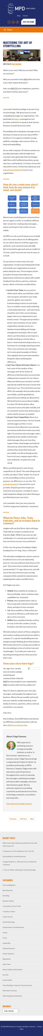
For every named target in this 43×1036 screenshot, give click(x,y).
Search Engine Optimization (12, 969)
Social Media (7, 980)
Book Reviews (8, 890)
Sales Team (7, 964)
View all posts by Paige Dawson (19, 804)
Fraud (5, 938)
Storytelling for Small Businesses (14, 856)
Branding (6, 896)
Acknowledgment (9, 885)
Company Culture (9, 911)
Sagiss (16, 119)
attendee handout (10, 484)
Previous (13, 819)
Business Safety (8, 901)
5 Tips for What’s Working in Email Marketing (19, 870)
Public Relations (8, 954)
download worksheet (13, 170)
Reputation (7, 959)
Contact (25, 16)
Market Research (9, 948)
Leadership (6, 943)
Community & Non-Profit (12, 906)
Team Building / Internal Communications (17, 985)
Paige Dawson (16, 64)
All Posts (23, 819)
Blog (18, 16)
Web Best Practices (10, 991)
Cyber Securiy (8, 917)
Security (5, 975)
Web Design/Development (12, 996)
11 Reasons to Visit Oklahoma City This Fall (18, 851)
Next (32, 819)
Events (5, 932)
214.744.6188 (28, 21)
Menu (9, 30)
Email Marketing (9, 922)
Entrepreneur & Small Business (13, 927)
